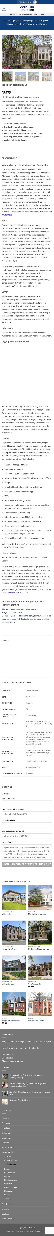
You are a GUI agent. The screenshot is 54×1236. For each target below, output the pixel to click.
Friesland (6, 1128)
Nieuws (45, 1232)
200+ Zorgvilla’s (25, 2)
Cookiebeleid (7, 1057)
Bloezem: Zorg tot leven (19, 1100)
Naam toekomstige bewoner (13, 809)
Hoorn (6, 1195)
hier (31, 286)
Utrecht (5, 1209)
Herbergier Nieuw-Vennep (38, 949)
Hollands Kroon (10, 1187)
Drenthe (5, 1118)
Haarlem (7, 1176)
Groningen (6, 1138)
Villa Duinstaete (8, 984)
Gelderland (7, 1133)
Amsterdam (28, 24)
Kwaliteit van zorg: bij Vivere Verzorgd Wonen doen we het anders (29, 1084)
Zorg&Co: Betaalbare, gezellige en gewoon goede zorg (30, 1093)
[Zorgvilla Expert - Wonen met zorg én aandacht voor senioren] (27, 8)
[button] (35, 2)
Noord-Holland (14, 24)
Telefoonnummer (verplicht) (13, 831)
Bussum (7, 1169)
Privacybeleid (8, 1054)
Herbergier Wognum (10, 949)
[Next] (48, 52)
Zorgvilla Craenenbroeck (11, 1021)
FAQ (17, 1232)
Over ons (10, 1232)
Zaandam (8, 1198)
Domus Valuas (11, 592)
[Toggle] (50, 1152)
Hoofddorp (8, 1191)
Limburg (5, 1142)
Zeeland (5, 1214)
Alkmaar (7, 1157)
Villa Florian (7, 914)
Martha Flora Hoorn (36, 1021)
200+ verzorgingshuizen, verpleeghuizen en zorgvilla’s (26, 20)
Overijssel (6, 1204)
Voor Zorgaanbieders (30, 1232)
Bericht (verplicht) (9, 842)
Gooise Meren (9, 1173)
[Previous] (6, 52)
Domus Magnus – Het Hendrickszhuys (18, 615)
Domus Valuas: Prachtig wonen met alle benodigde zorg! (26, 1076)
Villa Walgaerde (34, 984)
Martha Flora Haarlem (37, 914)
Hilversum (8, 1184)
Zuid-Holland (8, 1218)
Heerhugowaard (10, 1180)
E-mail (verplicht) (8, 820)
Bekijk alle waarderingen (30, 619)
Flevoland (6, 1123)
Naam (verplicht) (8, 798)
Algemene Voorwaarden (12, 1061)
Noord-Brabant (8, 1147)
